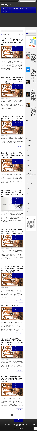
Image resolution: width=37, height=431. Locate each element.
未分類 (28, 193)
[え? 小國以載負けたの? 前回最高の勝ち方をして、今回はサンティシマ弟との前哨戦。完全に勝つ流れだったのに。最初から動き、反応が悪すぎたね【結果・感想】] (28, 94)
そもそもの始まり (29, 173)
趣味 (15, 48)
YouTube (28, 160)
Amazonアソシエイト (30, 142)
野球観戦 (28, 208)
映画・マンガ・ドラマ (23, 8)
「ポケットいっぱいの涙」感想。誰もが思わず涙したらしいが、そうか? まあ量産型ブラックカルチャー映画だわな (12, 118)
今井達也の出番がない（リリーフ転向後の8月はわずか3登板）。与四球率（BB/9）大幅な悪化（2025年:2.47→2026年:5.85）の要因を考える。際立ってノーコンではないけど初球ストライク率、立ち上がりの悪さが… (33, 60)
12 (29, 223)
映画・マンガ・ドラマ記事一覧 (9, 305)
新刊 (27, 185)
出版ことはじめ (29, 183)
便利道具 (28, 180)
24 (27, 227)
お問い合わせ (8, 11)
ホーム (3, 11)
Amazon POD (29, 140)
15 (33, 223)
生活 (27, 198)
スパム (28, 168)
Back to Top (18, 420)
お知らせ (28, 165)
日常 (6, 248)
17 (27, 225)
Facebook (28, 145)
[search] (35, 1)
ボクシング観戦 (15, 8)
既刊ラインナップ (8, 8)
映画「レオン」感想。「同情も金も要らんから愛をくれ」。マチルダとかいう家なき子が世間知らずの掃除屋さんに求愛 (12, 231)
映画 (10, 59)
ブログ (3, 8)
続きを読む (19, 110)
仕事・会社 (28, 178)
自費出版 (28, 203)
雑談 (15, 49)
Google (28, 150)
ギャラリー (30, 8)
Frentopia (21, 428)
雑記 (12, 59)
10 (27, 223)
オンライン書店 (29, 163)
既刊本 (28, 188)
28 (32, 227)
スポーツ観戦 (7, 211)
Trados (28, 155)
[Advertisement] (18, 20)
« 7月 (27, 230)
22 (33, 225)
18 (28, 225)
